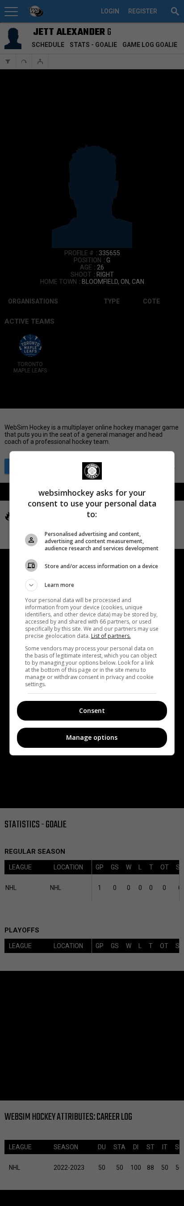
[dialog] (92, 603)
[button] (92, 585)
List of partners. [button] (111, 636)
